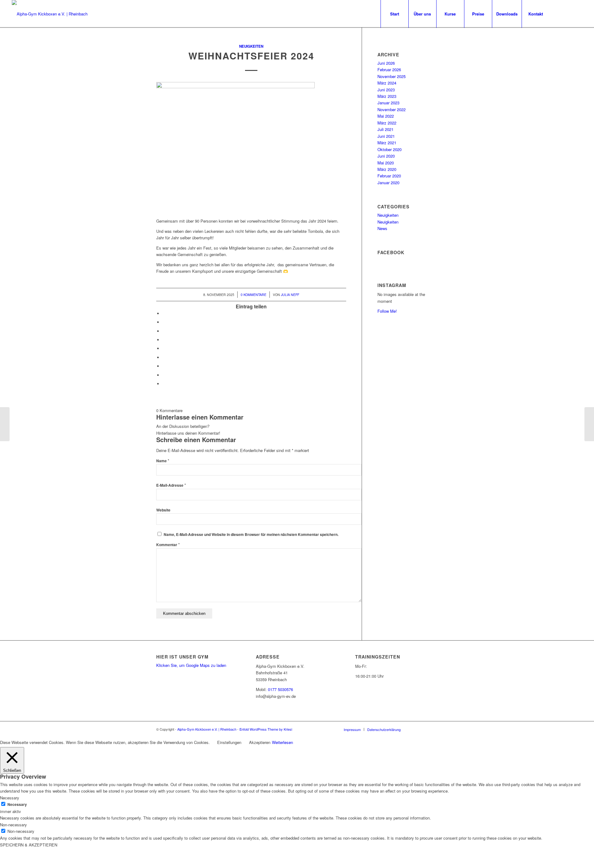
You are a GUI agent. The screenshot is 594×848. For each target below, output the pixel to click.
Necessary (17, 804)
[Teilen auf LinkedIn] (164, 348)
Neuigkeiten (251, 46)
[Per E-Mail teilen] (164, 384)
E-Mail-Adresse (171, 485)
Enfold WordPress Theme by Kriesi (265, 729)
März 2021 (386, 143)
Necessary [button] (9, 798)
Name (162, 460)
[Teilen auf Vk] (164, 366)
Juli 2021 (385, 129)
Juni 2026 (386, 63)
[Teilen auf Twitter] (164, 322)
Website (163, 510)
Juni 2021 (386, 136)
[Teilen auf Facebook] (164, 313)
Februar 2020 (389, 176)
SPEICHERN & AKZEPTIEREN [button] (28, 845)
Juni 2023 (386, 90)
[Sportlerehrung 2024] (5, 424)
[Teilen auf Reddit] (164, 375)
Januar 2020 (388, 182)
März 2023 (386, 96)
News (382, 228)
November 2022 (391, 109)
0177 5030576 (280, 689)
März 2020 (386, 169)
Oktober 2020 (389, 149)
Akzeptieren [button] (259, 742)
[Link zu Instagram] (577, 13)
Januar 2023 (388, 103)
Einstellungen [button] (229, 742)
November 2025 (391, 76)
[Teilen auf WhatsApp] (164, 331)
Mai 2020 (385, 163)
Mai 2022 (385, 116)
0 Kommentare (253, 294)
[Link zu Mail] (568, 13)
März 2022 (386, 123)
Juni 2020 (386, 156)
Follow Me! (387, 311)
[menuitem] (394, 14)
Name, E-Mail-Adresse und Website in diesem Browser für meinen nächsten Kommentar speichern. (251, 534)
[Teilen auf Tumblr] (164, 357)
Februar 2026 (389, 69)
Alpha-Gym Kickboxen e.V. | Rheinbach (206, 729)
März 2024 (386, 83)
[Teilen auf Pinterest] (164, 340)
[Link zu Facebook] (559, 13)
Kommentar (168, 544)
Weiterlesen (282, 742)
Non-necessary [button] (13, 825)
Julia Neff (290, 294)
